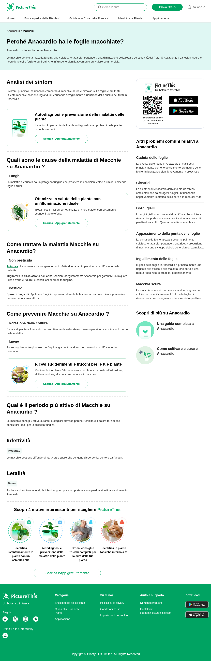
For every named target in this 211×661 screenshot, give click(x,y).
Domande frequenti (151, 602)
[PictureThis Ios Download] (183, 100)
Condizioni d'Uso (110, 609)
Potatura (12, 266)
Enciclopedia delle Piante (70, 602)
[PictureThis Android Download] (183, 111)
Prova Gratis (167, 7)
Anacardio (13, 30)
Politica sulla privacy (112, 602)
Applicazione (160, 18)
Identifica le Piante (130, 18)
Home (11, 18)
